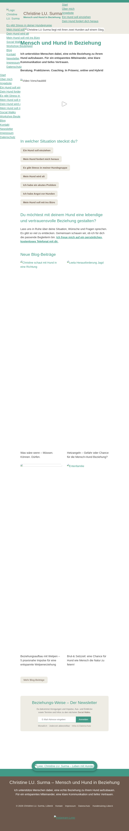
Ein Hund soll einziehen (76, 17)
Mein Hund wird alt (34, 176)
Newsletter (12, 58)
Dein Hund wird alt (17, 33)
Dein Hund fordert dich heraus (80, 21)
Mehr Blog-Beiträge (34, 680)
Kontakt (11, 54)
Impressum (13, 62)
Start (65, 4)
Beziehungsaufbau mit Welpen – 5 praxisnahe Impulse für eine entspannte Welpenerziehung (40, 660)
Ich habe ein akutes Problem (39, 185)
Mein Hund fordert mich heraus (41, 159)
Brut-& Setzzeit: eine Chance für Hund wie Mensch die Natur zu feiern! (86, 660)
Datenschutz (14, 66)
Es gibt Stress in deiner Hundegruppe (29, 25)
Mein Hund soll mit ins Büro (23, 29)
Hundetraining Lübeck (103, 806)
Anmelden (83, 719)
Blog (9, 50)
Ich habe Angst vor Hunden (39, 193)
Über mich (68, 8)
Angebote (68, 12)
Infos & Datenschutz (81, 726)
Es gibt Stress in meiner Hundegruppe (45, 167)
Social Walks (14, 41)
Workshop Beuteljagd (19, 46)
